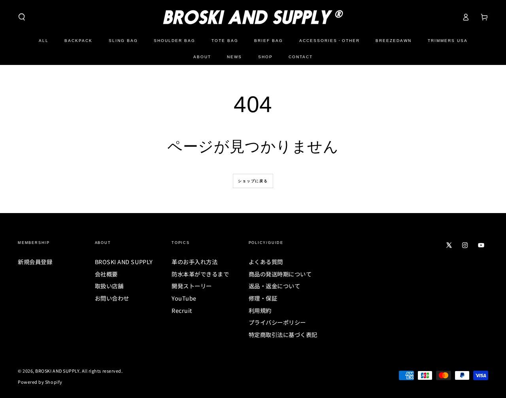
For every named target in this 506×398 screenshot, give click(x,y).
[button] (22, 17)
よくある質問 (266, 261)
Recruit (182, 310)
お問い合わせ (112, 298)
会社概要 (106, 274)
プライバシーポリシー (277, 322)
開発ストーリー (192, 286)
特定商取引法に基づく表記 (283, 334)
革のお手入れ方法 (194, 261)
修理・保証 (263, 298)
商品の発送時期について (280, 274)
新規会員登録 (35, 261)
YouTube (184, 298)
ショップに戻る (253, 181)
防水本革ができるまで (200, 274)
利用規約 (260, 310)
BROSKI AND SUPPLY (124, 261)
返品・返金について (274, 286)
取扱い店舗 (109, 286)
